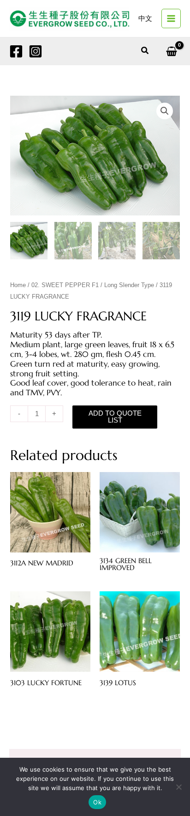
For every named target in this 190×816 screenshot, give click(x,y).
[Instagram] (35, 51)
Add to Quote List (115, 417)
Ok (97, 802)
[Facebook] (16, 51)
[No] (178, 786)
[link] (145, 18)
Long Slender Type (129, 285)
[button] (145, 51)
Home (18, 285)
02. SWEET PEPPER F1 (65, 285)
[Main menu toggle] (171, 18)
